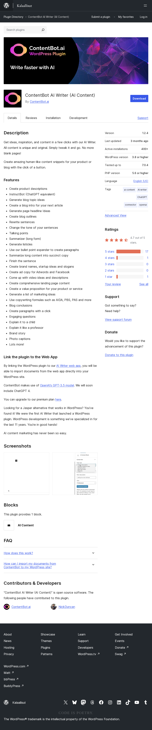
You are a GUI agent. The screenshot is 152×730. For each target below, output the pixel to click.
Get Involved (124, 634)
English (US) (140, 181)
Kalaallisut (19, 702)
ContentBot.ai (39, 101)
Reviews (31, 118)
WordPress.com (16, 666)
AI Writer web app (68, 366)
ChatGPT (142, 197)
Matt (9, 673)
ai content (129, 189)
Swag (120, 654)
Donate (122, 647)
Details (12, 118)
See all (143, 284)
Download (139, 98)
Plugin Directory (13, 16)
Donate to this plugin (119, 355)
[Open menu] (146, 5)
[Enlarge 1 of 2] (44, 457)
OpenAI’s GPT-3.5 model (57, 385)
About (8, 634)
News (7, 641)
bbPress (11, 679)
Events (119, 641)
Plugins (45, 647)
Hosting (9, 647)
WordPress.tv (89, 654)
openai (143, 204)
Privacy (9, 654)
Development (78, 118)
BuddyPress (14, 686)
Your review (113, 284)
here (58, 399)
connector (130, 204)
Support (143, 118)
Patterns (46, 654)
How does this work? (18, 553)
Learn (81, 634)
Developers (85, 647)
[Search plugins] (43, 30)
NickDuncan (67, 607)
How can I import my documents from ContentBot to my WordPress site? (30, 565)
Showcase (48, 634)
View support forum (118, 319)
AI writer (142, 189)
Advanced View (115, 215)
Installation (53, 118)
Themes (46, 641)
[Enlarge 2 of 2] (93, 457)
